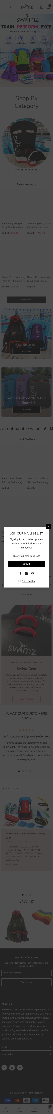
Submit (26, 564)
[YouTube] (33, 573)
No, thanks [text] (28, 580)
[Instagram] (26, 573)
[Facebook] (20, 573)
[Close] (48, 526)
